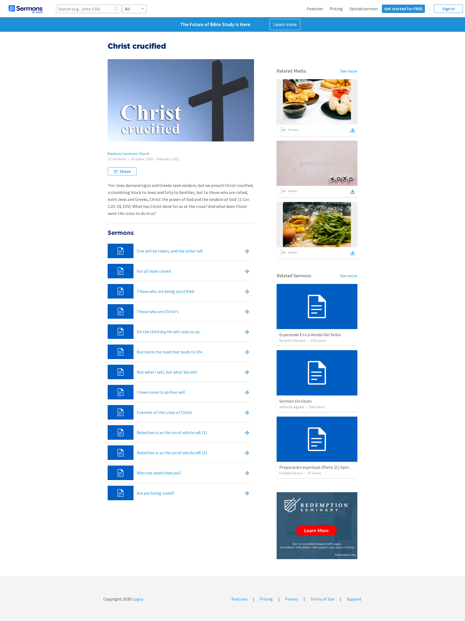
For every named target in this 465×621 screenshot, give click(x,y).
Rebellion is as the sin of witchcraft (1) (172, 432)
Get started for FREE (403, 8)
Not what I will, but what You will (167, 372)
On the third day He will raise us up (168, 331)
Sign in (448, 8)
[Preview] (247, 251)
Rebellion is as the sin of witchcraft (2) (172, 452)
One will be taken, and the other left (170, 251)
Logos (137, 599)
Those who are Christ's (158, 311)
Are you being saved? (155, 493)
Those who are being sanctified (165, 291)
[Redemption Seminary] (317, 525)
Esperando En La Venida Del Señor (310, 334)
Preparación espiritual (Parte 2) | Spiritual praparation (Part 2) (336, 467)
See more (348, 71)
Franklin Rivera (291, 473)
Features (315, 8)
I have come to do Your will (161, 392)
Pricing (336, 8)
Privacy (291, 599)
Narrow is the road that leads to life (169, 351)
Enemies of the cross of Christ (164, 412)
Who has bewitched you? (159, 472)
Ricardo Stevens (292, 340)
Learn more (285, 24)
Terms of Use (322, 599)
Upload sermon (363, 8)
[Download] (352, 130)
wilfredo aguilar (291, 406)
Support (354, 599)
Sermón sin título (295, 401)
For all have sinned (154, 271)
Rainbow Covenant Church (128, 153)
